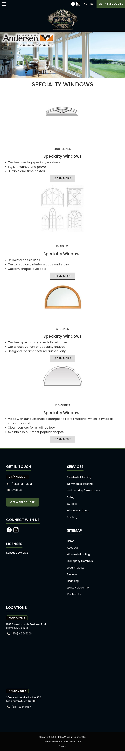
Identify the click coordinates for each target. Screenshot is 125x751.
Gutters (72, 504)
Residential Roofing (79, 477)
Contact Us (74, 594)
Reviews (72, 574)
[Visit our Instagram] (78, 5)
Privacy (62, 746)
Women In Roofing (78, 554)
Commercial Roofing (80, 484)
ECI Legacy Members (80, 561)
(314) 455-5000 (22, 633)
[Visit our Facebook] (73, 5)
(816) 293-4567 (21, 706)
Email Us (17, 490)
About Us (72, 547)
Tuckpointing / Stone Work (83, 490)
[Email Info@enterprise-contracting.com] (92, 4)
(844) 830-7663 (22, 484)
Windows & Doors (78, 510)
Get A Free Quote (111, 4)
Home (71, 541)
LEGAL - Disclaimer (78, 587)
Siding (71, 497)
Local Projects (75, 567)
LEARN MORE (62, 178)
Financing (73, 581)
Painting (72, 517)
